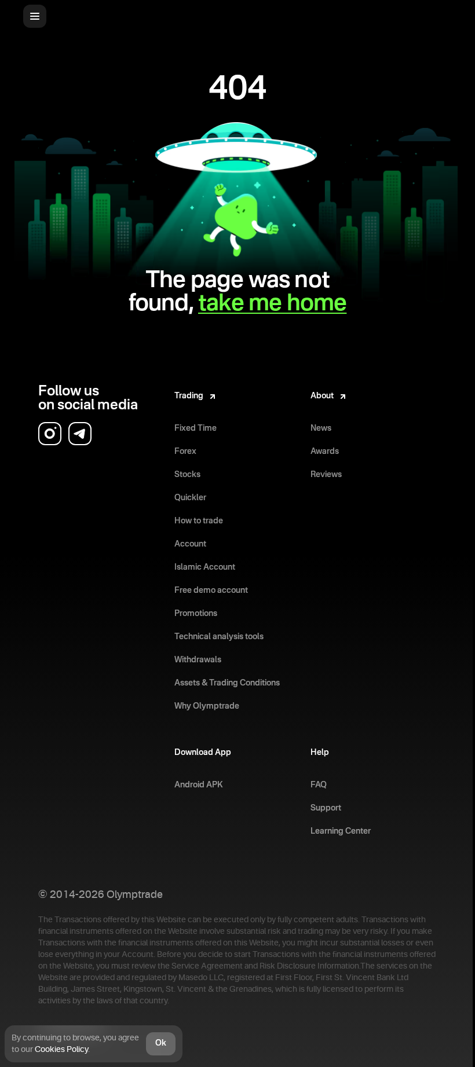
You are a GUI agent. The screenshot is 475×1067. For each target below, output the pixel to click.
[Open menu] (34, 16)
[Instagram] (49, 433)
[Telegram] (80, 433)
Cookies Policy (61, 1050)
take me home (272, 304)
